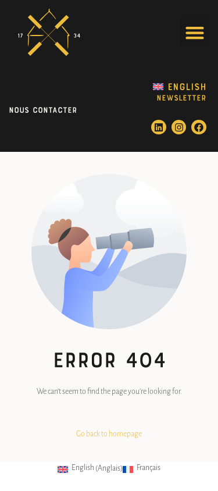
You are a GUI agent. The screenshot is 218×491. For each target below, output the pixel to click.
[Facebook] (198, 127)
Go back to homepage (109, 434)
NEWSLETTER (181, 96)
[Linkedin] (158, 127)
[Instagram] (179, 127)
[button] (194, 32)
